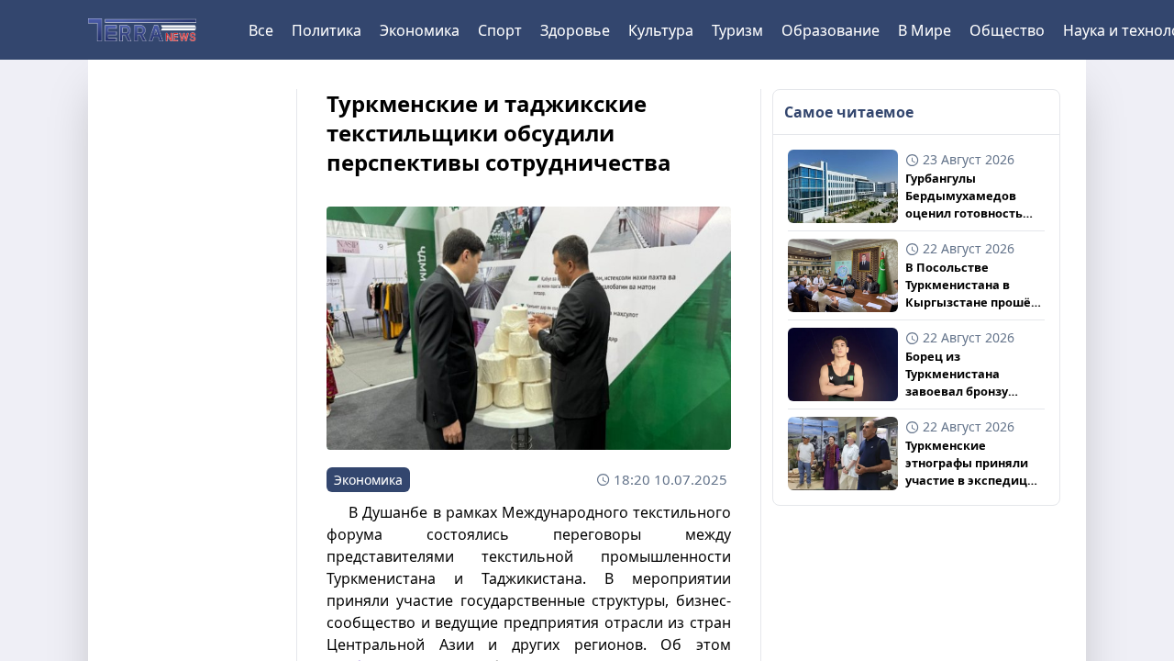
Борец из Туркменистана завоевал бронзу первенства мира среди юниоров (959, 374)
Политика (326, 30)
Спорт (500, 30)
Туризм (737, 30)
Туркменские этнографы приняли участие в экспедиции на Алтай (974, 463)
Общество (1007, 30)
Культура (660, 30)
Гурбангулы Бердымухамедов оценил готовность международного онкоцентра (964, 196)
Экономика (420, 30)
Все (261, 30)
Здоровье (575, 30)
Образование (830, 30)
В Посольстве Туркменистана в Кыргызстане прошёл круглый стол (971, 285)
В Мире (924, 30)
